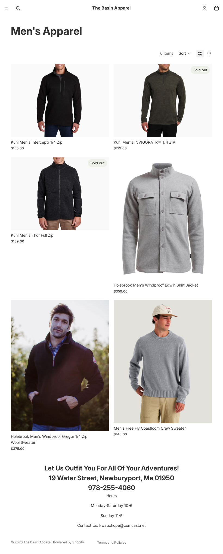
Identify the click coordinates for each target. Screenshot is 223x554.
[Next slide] (101, 100)
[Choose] (101, 129)
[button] (185, 54)
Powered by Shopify (68, 542)
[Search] (18, 8)
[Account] (204, 8)
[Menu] (6, 8)
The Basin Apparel (37, 542)
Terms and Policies (111, 542)
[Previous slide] (19, 100)
